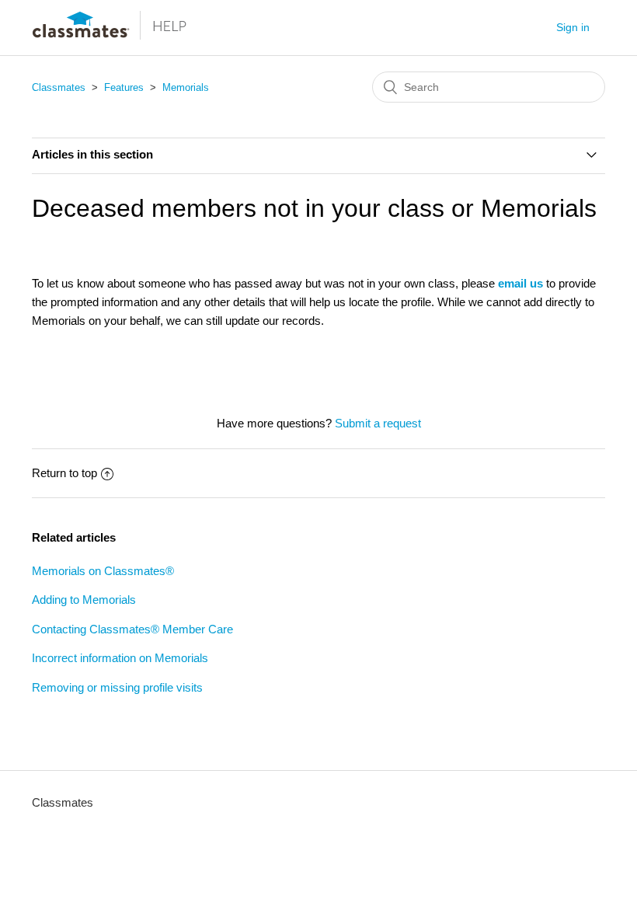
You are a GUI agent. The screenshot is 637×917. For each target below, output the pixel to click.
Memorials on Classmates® (103, 570)
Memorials (185, 87)
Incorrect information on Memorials (120, 657)
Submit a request (378, 423)
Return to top (64, 472)
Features (124, 87)
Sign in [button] (573, 27)
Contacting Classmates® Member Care (132, 629)
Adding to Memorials (84, 599)
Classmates (58, 87)
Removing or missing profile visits (117, 687)
